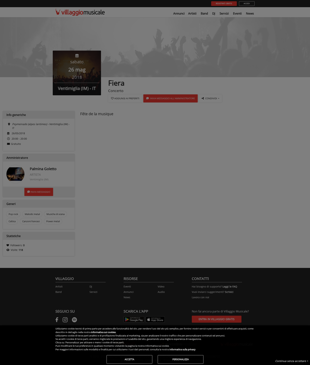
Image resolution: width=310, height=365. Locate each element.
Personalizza (180, 359)
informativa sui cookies (103, 332)
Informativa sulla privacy (182, 349)
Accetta (129, 359)
